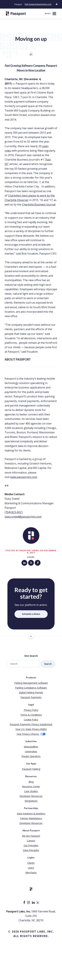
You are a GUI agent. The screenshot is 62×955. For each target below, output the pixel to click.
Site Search (31, 655)
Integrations (31, 800)
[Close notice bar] (56, 4)
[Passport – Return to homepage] (16, 13)
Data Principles (31, 850)
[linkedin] (33, 902)
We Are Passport (31, 835)
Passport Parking (31, 769)
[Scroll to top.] (31, 636)
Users (31, 867)
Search (48, 663)
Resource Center (31, 786)
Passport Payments (31, 697)
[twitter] (37, 902)
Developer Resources (31, 796)
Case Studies (31, 791)
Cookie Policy (31, 719)
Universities (31, 751)
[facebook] (24, 902)
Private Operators (31, 756)
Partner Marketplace (31, 818)
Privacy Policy (31, 710)
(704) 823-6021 (14, 512)
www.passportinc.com (23, 477)
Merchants (31, 872)
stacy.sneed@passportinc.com (23, 516)
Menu (48, 13)
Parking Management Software (31, 682)
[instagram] (28, 902)
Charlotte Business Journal (38, 204)
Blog (31, 781)
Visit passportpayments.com (38, 4)
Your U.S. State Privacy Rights (31, 729)
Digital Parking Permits (31, 692)
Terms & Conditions (31, 714)
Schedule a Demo (31, 614)
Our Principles (31, 845)
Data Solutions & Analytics (31, 813)
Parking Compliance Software (31, 687)
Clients (31, 862)
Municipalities (31, 746)
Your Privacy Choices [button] (28, 733)
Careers (31, 840)
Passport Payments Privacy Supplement (31, 724)
